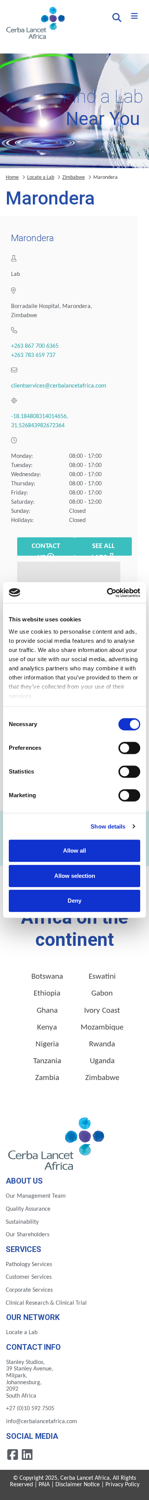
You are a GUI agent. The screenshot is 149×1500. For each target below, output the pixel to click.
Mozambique (102, 1027)
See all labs (103, 549)
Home (12, 177)
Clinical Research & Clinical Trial (46, 1303)
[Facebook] (13, 1454)
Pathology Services (29, 1265)
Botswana (47, 977)
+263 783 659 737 (33, 355)
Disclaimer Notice (77, 1485)
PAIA (44, 1485)
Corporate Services (29, 1290)
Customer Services (29, 1277)
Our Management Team (36, 1196)
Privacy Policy (122, 1485)
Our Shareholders (27, 1235)
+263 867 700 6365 (34, 346)
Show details (108, 826)
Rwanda (102, 1044)
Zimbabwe (73, 177)
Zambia (47, 1078)
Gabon (102, 993)
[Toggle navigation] (134, 16)
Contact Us (46, 549)
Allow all (74, 850)
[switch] (129, 748)
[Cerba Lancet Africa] (34, 23)
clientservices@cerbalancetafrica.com (58, 386)
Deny (74, 900)
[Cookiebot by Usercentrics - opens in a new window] (107, 593)
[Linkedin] (27, 1454)
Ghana (47, 1011)
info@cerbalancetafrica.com (41, 1422)
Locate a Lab (40, 177)
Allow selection (74, 875)
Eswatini (102, 977)
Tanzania (47, 1061)
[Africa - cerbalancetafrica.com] (57, 1142)
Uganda (102, 1061)
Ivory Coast (102, 1011)
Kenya (47, 1027)
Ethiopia (47, 993)
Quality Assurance (28, 1209)
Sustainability (22, 1222)
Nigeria (47, 1044)
